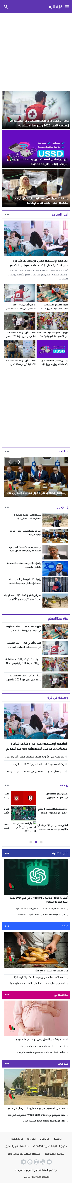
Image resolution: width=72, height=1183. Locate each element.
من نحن (44, 1137)
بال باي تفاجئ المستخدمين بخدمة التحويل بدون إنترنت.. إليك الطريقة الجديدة (53, 364)
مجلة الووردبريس (32, 1175)
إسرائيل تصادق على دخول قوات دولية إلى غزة (36, 492)
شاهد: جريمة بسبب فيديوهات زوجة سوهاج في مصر (38, 1106)
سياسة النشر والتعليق (17, 1144)
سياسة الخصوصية (54, 1152)
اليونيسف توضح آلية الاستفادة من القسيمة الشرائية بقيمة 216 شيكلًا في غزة (52, 336)
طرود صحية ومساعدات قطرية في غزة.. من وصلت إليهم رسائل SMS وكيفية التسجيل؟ (22, 630)
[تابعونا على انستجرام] (36, 1160)
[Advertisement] (36, 51)
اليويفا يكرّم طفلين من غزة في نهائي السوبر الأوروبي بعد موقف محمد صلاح (23, 829)
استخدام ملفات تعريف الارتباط (24, 1152)
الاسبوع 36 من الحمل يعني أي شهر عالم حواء (42, 1038)
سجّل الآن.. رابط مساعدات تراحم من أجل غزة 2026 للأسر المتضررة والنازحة (20, 336)
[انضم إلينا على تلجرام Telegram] (23, 1160)
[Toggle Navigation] (66, 6)
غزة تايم (55, 6)
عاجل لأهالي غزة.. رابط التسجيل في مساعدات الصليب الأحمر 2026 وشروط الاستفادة (19, 308)
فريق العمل (16, 1137)
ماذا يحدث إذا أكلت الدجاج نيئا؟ (51, 969)
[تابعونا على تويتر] (42, 1160)
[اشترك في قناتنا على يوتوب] (49, 1160)
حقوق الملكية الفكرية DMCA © (50, 1144)
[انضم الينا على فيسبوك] (29, 1160)
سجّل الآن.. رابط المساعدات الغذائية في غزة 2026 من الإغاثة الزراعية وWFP (20, 364)
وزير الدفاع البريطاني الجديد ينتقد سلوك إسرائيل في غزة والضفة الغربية (24, 583)
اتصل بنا (31, 1137)
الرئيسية (57, 1137)
